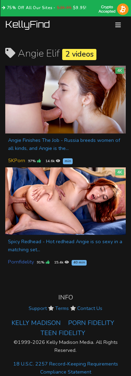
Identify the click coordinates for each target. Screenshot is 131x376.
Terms (62, 308)
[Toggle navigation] (118, 25)
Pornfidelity (21, 261)
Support (38, 308)
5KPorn (16, 160)
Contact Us (89, 308)
